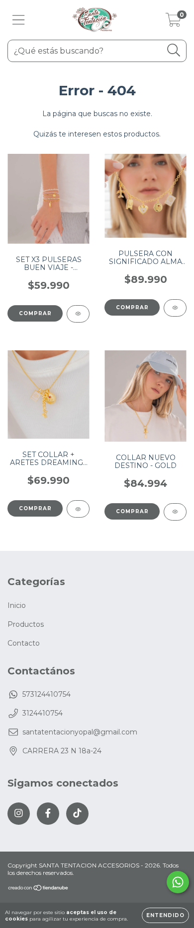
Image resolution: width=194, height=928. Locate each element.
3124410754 (42, 713)
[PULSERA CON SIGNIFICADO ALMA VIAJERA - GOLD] (175, 308)
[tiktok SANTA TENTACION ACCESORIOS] (77, 813)
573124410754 (46, 694)
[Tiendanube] (38, 889)
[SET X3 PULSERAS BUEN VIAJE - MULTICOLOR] (78, 314)
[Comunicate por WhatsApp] (178, 882)
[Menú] (18, 20)
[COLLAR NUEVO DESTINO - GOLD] (175, 512)
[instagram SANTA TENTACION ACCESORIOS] (18, 813)
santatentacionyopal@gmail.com (79, 732)
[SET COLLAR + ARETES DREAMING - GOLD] (78, 509)
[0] (173, 22)
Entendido (165, 915)
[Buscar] (174, 50)
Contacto (23, 643)
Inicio (16, 605)
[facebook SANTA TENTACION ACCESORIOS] (48, 813)
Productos (25, 624)
